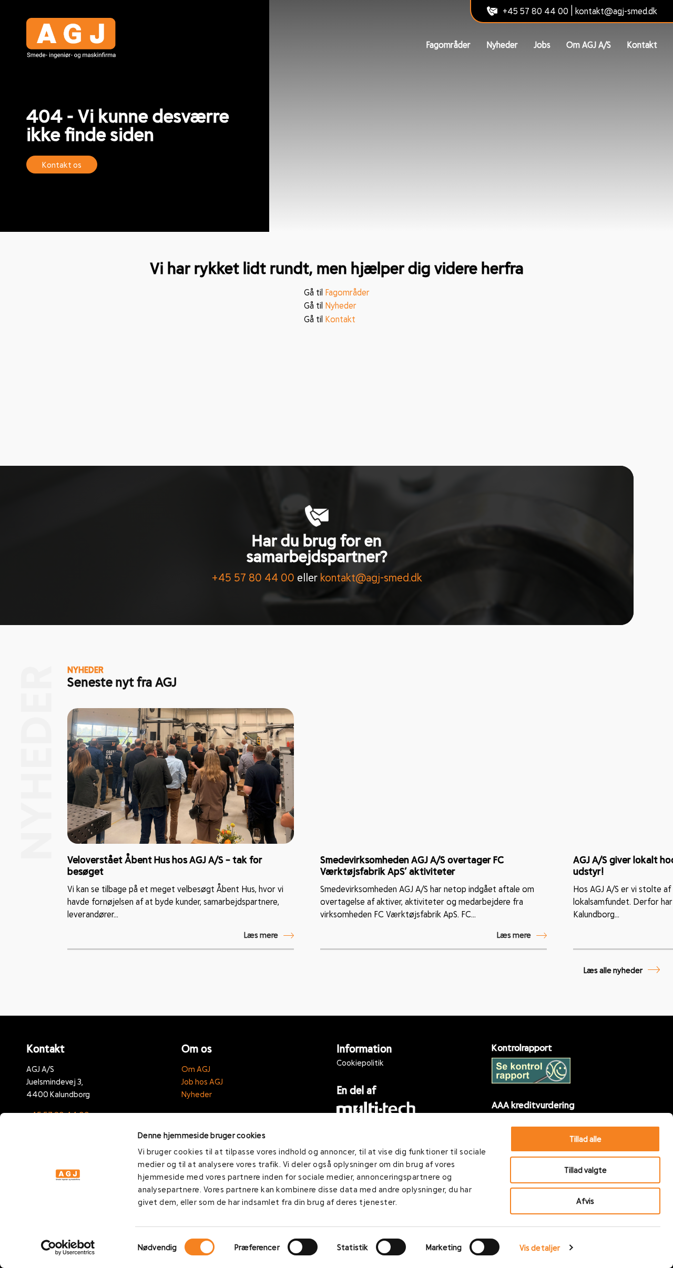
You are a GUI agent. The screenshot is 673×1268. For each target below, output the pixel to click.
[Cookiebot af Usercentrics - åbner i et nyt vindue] (68, 1247)
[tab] (302, 957)
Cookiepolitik (360, 1062)
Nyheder (502, 44)
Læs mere (261, 934)
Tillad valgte (585, 1169)
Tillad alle (585, 1138)
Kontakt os (61, 164)
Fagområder (448, 44)
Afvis (585, 1200)
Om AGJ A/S (588, 44)
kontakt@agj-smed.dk (616, 11)
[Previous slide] (629, 692)
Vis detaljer (539, 1247)
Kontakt (642, 44)
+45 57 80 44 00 (535, 11)
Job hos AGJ (202, 1081)
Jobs (542, 44)
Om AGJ (195, 1069)
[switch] (303, 1247)
